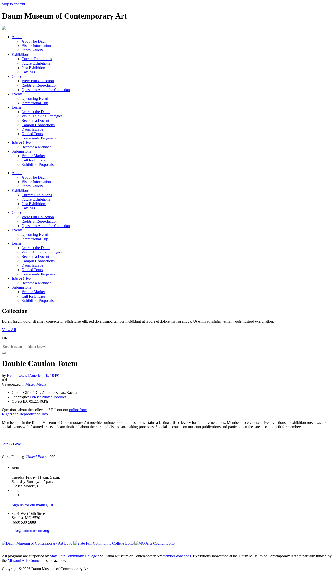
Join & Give (21, 142)
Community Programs (39, 138)
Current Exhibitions (37, 59)
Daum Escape (32, 129)
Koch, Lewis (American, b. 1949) (33, 375)
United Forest (36, 457)
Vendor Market (33, 156)
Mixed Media (35, 384)
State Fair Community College (73, 556)
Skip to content (13, 4)
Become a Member (36, 147)
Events (17, 94)
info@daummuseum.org (30, 530)
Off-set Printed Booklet (48, 397)
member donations (177, 556)
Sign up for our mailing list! (33, 505)
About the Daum (34, 41)
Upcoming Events (35, 98)
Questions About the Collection (46, 90)
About (17, 37)
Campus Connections (38, 125)
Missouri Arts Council (25, 560)
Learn (16, 107)
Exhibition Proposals (38, 164)
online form (78, 410)
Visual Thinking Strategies (42, 116)
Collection (20, 76)
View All (9, 330)
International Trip (35, 103)
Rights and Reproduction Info (25, 414)
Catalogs (28, 72)
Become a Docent (35, 120)
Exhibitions (20, 54)
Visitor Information (36, 46)
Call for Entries (33, 160)
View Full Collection (38, 81)
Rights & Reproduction (39, 85)
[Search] (4, 353)
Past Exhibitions (34, 68)
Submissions (21, 151)
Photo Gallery (32, 50)
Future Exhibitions (36, 63)
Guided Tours (32, 134)
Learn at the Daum (36, 112)
